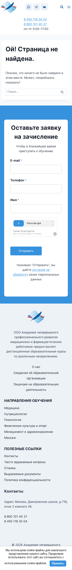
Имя (14, 200)
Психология (12, 420)
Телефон (18, 180)
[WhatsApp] (28, 7)
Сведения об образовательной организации (36, 375)
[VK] (44, 7)
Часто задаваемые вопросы (25, 462)
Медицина (11, 408)
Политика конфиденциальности (27, 480)
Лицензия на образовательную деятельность (36, 387)
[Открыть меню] (69, 7)
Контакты (11, 456)
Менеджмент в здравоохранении (28, 432)
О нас (36, 367)
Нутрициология (15, 414)
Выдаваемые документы (22, 474)
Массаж (10, 438)
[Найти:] (36, 91)
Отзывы (10, 468)
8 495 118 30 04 (35, 19)
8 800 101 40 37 (35, 24)
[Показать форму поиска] (62, 7)
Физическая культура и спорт (25, 426)
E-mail (16, 160)
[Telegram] (36, 7)
